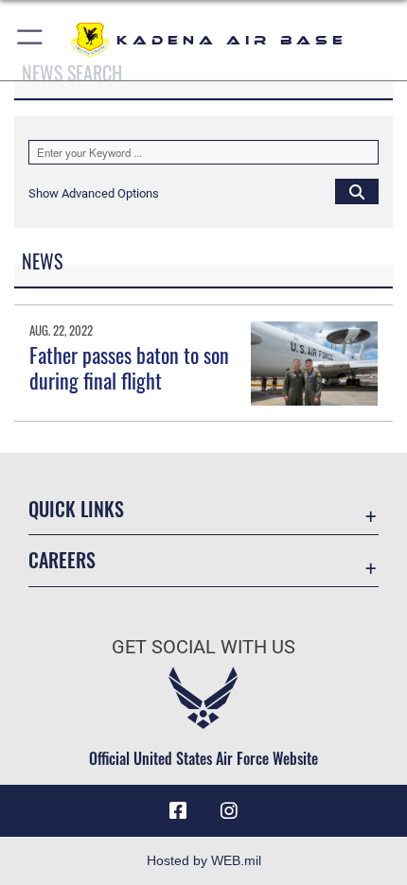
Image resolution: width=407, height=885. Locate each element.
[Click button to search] (357, 191)
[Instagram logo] (229, 811)
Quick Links (76, 509)
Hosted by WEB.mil (204, 860)
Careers (62, 560)
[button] (31, 40)
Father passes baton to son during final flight (129, 366)
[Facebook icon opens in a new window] (178, 811)
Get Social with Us (203, 647)
